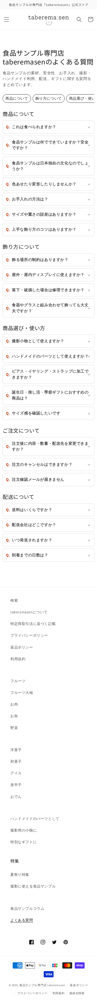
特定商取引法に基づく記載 (33, 623)
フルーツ (17, 681)
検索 (14, 600)
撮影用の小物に (23, 830)
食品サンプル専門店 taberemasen (42, 985)
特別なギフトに (23, 842)
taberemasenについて (29, 612)
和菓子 (16, 761)
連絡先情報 (77, 993)
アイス (16, 773)
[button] (6, 19)
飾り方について (48, 98)
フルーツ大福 (21, 692)
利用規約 (17, 659)
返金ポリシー (79, 985)
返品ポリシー (21, 647)
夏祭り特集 (19, 874)
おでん (16, 796)
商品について (16, 98)
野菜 (14, 727)
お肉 (14, 704)
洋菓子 (16, 749)
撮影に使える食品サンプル (33, 886)
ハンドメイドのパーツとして (34, 818)
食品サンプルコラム (27, 908)
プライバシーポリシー (29, 635)
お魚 (14, 716)
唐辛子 (16, 784)
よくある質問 (21, 920)
